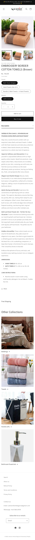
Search (6, 477)
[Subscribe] (27, 520)
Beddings (4, 352)
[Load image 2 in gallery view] (17, 55)
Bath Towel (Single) (9, 83)
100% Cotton (7, 99)
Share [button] (5, 289)
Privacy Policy (8, 494)
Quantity (3, 103)
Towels (3, 389)
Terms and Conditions (10, 490)
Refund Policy (8, 486)
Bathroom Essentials (8, 464)
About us (6, 481)
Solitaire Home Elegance (14, 536)
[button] (4, 9)
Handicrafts (5, 427)
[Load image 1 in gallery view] (7, 55)
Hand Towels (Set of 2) (10, 87)
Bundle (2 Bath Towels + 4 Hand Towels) (16, 91)
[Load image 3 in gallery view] (28, 55)
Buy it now (17, 119)
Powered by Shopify (25, 536)
